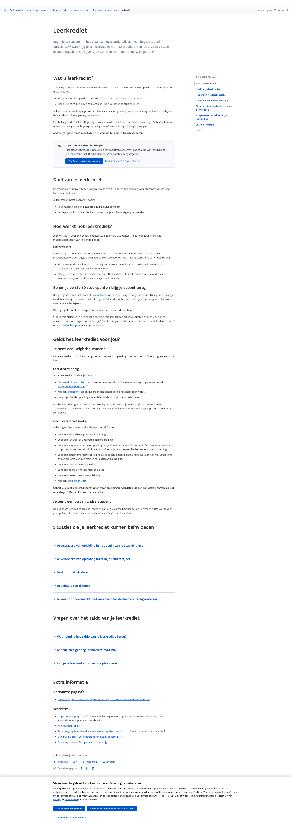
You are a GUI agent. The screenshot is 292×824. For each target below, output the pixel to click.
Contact (200, 130)
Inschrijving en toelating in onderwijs (52, 10)
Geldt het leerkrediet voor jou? (213, 100)
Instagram (89, 761)
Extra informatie (205, 124)
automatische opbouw (70, 325)
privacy (57, 799)
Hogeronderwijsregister (71, 386)
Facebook (60, 761)
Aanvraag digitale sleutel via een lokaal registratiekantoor (92, 731)
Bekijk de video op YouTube (121, 161)
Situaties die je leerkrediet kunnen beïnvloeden (214, 108)
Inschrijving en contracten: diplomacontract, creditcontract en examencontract (104, 699)
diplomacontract (96, 295)
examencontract (76, 480)
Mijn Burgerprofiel (68, 725)
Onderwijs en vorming (21, 10)
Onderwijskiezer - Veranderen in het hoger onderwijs (88, 736)
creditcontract (75, 391)
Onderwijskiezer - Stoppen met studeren (81, 742)
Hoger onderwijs (81, 10)
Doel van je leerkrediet (208, 89)
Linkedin (108, 761)
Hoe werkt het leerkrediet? (210, 94)
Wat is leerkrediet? (206, 83)
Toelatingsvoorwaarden (105, 10)
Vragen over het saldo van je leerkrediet (211, 117)
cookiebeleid (71, 799)
